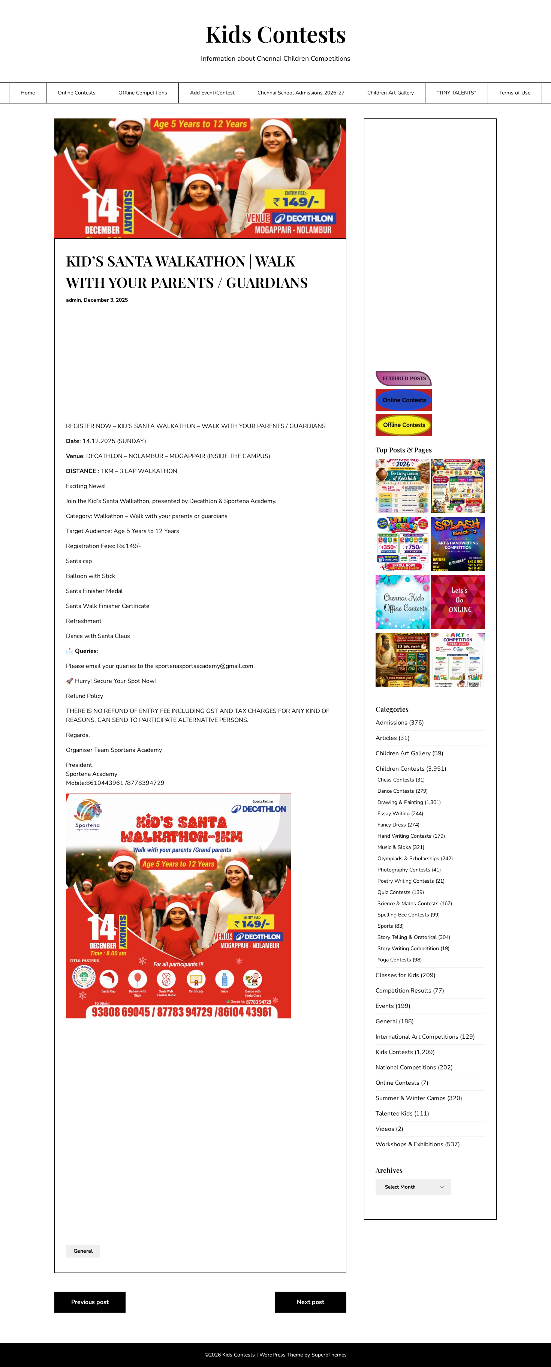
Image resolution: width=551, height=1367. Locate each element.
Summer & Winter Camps (411, 1098)
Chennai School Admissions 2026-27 (301, 92)
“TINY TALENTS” (456, 92)
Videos (385, 1129)
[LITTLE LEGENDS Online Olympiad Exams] (403, 545)
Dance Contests (395, 791)
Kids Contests (275, 33)
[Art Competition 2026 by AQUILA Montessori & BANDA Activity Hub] (458, 661)
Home (28, 92)
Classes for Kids (397, 975)
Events (385, 1006)
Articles (386, 738)
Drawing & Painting (400, 802)
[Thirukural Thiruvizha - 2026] (403, 661)
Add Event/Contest (212, 92)
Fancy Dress (391, 824)
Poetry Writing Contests (405, 881)
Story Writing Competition (408, 948)
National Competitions (406, 1067)
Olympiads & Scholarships (408, 858)
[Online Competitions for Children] (458, 603)
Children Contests (400, 769)
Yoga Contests (394, 959)
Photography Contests (403, 869)
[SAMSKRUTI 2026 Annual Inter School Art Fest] (403, 487)
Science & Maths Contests (408, 903)
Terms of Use (514, 92)
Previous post (90, 1302)
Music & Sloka (394, 847)
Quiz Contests (393, 892)
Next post (310, 1302)
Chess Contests (395, 779)
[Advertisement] (200, 363)
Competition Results (403, 991)
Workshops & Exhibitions (409, 1144)
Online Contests (77, 92)
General (83, 1251)
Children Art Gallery (390, 92)
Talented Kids (394, 1113)
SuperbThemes (329, 1354)
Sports (385, 926)
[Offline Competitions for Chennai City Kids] (403, 603)
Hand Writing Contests (404, 836)
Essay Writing (393, 813)
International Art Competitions (417, 1037)
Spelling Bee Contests (403, 914)
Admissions (391, 723)
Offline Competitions (142, 92)
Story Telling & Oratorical (407, 937)
